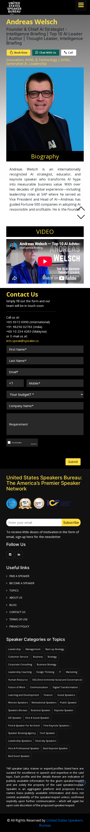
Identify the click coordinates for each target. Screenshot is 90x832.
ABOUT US (15, 597)
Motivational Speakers (44, 702)
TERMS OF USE (18, 619)
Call (70, 52)
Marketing (71, 671)
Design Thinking (45, 671)
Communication (39, 687)
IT (60, 671)
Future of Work (16, 687)
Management (33, 649)
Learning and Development (23, 694)
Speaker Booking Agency (22, 733)
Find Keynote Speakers (56, 725)
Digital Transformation (65, 687)
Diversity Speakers (45, 740)
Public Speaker (68, 702)
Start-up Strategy (54, 649)
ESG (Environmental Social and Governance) (57, 679)
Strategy (52, 656)
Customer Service (18, 656)
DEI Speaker (15, 717)
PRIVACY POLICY (19, 626)
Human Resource (18, 679)
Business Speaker (40, 710)
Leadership (14, 649)
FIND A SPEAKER (19, 576)
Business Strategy (46, 664)
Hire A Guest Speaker (37, 717)
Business (38, 656)
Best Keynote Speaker (55, 748)
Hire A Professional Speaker (23, 748)
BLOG (13, 605)
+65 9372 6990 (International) (28, 322)
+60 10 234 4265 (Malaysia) (26, 331)
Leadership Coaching (20, 671)
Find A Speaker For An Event (24, 725)
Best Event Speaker (19, 756)
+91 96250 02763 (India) (24, 327)
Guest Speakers (66, 694)
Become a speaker (21, 583)
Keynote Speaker (63, 710)
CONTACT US (17, 612)
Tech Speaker (47, 733)
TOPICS (14, 590)
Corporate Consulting (20, 664)
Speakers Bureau (17, 710)
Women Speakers (18, 702)
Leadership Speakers (20, 740)
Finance (48, 694)
